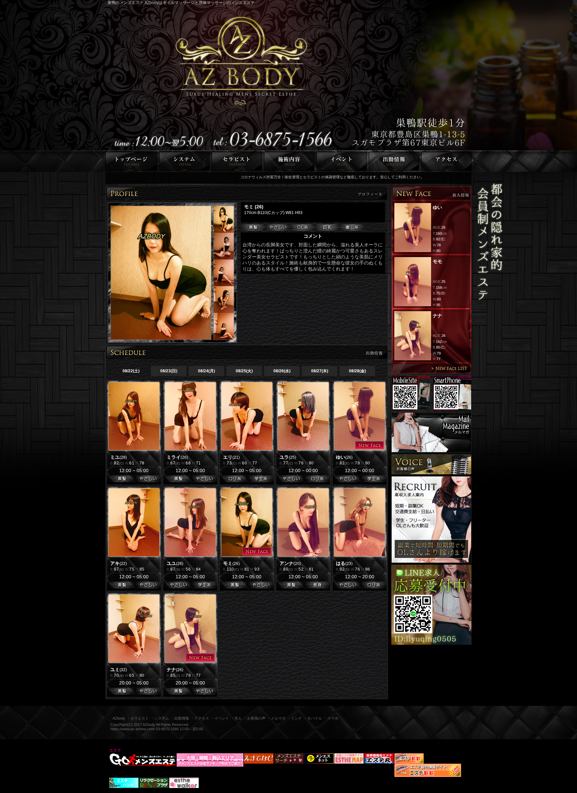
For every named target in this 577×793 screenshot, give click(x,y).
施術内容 (289, 161)
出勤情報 (394, 161)
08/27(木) (319, 371)
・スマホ (331, 718)
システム (184, 161)
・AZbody (117, 718)
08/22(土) (131, 371)
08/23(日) (168, 371)
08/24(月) (206, 371)
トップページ (130, 161)
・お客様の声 (254, 718)
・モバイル (313, 718)
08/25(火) (244, 371)
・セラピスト (138, 718)
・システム (160, 718)
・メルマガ (276, 718)
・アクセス (200, 718)
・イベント (220, 718)
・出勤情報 (180, 718)
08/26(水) (282, 371)
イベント (342, 161)
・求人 (236, 718)
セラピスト (237, 161)
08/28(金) (357, 371)
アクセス (447, 161)
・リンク (294, 718)
